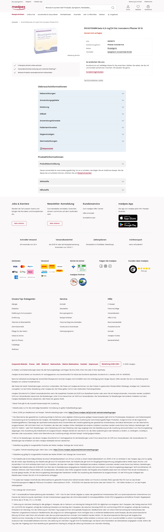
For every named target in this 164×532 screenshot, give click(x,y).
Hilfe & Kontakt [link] (88, 213)
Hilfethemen (148, 2)
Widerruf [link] (45, 364)
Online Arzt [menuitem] (31, 14)
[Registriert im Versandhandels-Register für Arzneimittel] (82, 267)
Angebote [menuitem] (114, 14)
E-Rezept (111, 304)
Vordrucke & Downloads (69, 327)
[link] (74, 282)
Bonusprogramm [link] (17, 2)
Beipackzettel (48, 148)
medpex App (38, 2)
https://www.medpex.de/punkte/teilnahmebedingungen (76, 450)
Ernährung (16, 318)
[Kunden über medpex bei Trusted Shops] (140, 269)
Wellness (15, 349)
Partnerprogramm (67, 331)
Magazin (28, 2)
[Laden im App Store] (134, 218)
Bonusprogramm (66, 313)
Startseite (15, 22)
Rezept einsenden (85, 173)
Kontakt (63, 304)
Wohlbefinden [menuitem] (65, 14)
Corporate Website (19, 364)
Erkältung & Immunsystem (22, 313)
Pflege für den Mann (19, 331)
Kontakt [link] (111, 331)
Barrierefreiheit (113, 340)
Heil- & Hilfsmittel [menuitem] (90, 14)
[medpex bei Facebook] (101, 266)
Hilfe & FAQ (112, 318)
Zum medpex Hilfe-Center (93, 209)
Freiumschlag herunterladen (71, 322)
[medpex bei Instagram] (105, 266)
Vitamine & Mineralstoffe (21, 322)
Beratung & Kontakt (135, 2)
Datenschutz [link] (55, 364)
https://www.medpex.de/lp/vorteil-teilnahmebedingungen (92, 412)
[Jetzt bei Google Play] (134, 224)
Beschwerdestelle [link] (114, 322)
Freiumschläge (113, 308)
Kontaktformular (89, 218)
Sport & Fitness (17, 340)
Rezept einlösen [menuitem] (18, 14)
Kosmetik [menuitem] (77, 14)
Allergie (14, 304)
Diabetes (15, 308)
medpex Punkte (114, 336)
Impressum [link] (93, 364)
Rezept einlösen (66, 318)
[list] (46, 41)
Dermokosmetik (18, 327)
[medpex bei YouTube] (110, 266)
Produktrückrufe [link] (114, 327)
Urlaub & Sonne (18, 336)
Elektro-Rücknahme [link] (70, 364)
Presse (32, 364)
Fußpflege (16, 345)
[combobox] (80, 8)
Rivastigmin (112, 48)
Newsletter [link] (64, 308)
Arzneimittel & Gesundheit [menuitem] (48, 14)
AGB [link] (38, 364)
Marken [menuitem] (102, 14)
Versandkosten (113, 313)
